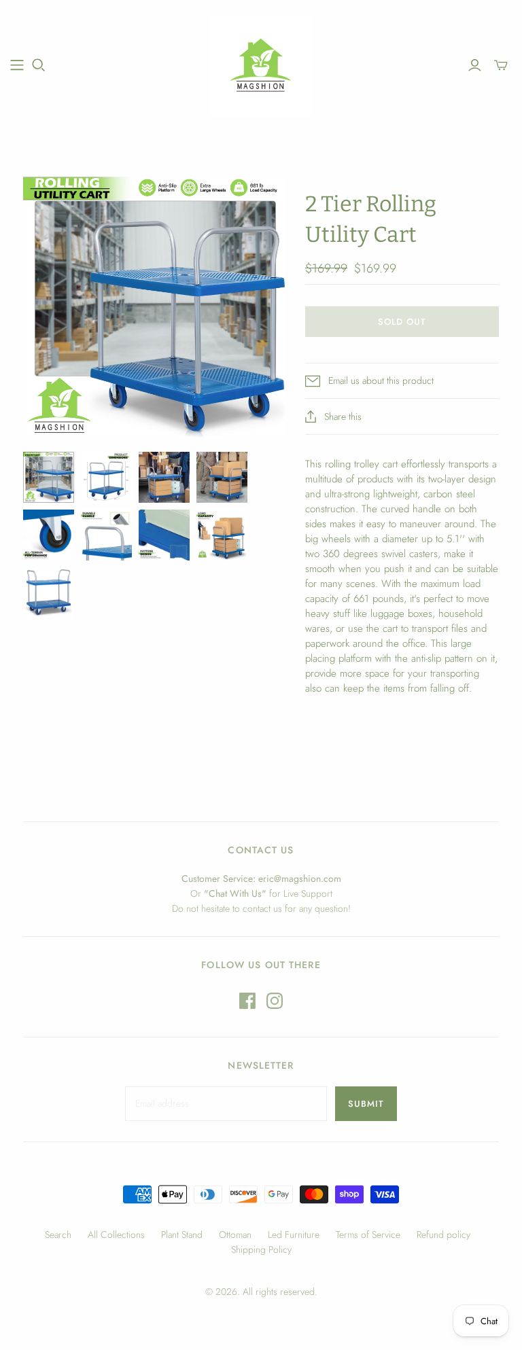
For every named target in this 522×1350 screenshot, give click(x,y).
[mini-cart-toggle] (501, 65)
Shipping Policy (261, 1249)
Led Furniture (293, 1234)
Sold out (402, 321)
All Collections (116, 1234)
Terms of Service (368, 1234)
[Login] (475, 65)
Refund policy (443, 1234)
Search (58, 1234)
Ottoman (235, 1234)
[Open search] (39, 65)
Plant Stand (182, 1234)
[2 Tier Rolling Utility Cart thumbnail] (48, 477)
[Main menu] (17, 65)
